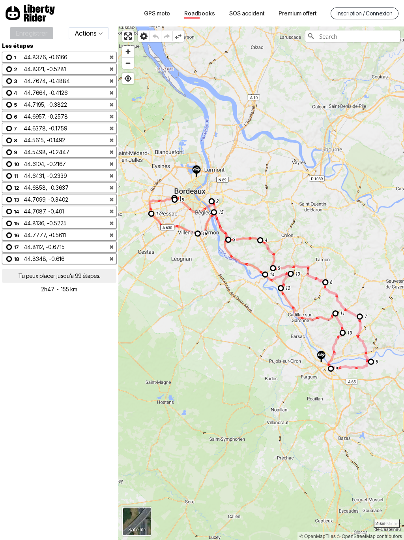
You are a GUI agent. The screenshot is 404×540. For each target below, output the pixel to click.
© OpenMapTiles (317, 535)
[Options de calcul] (144, 36)
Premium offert (297, 13)
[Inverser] (178, 36)
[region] (261, 283)
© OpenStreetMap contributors (369, 535)
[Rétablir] (166, 36)
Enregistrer (31, 33)
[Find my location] (128, 78)
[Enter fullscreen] (128, 36)
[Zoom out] (128, 63)
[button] (59, 57)
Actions (86, 33)
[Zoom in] (128, 51)
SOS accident (246, 13)
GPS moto (157, 13)
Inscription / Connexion (365, 13)
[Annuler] (155, 36)
